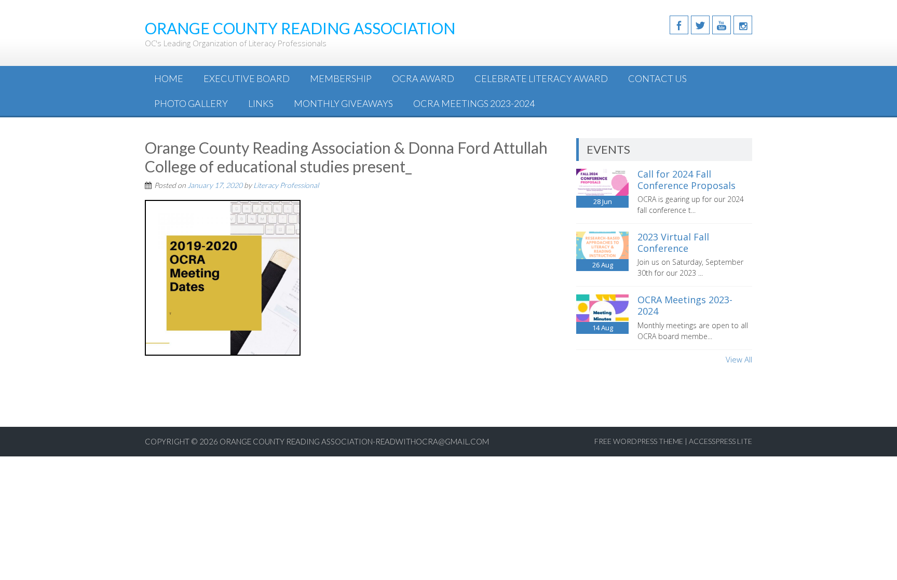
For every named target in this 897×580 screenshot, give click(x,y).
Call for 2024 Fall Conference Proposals (686, 180)
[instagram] (742, 25)
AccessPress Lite (720, 441)
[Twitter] (700, 25)
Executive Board (246, 78)
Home (168, 78)
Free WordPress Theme (638, 441)
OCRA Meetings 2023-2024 (474, 103)
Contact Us (657, 78)
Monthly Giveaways (343, 103)
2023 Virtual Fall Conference (673, 242)
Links (261, 103)
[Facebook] (679, 25)
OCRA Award (423, 78)
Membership (341, 78)
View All (739, 359)
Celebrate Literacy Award (541, 78)
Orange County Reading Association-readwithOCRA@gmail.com (354, 441)
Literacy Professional (286, 185)
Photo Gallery (191, 103)
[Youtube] (721, 25)
